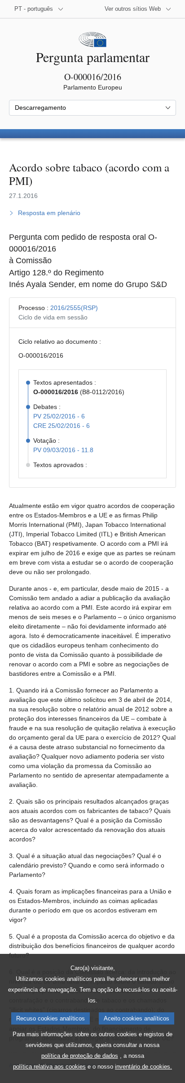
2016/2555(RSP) (74, 307)
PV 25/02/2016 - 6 (59, 416)
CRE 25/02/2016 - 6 (61, 425)
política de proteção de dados (79, 1055)
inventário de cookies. (143, 1066)
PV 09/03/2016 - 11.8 (63, 450)
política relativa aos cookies (49, 1066)
